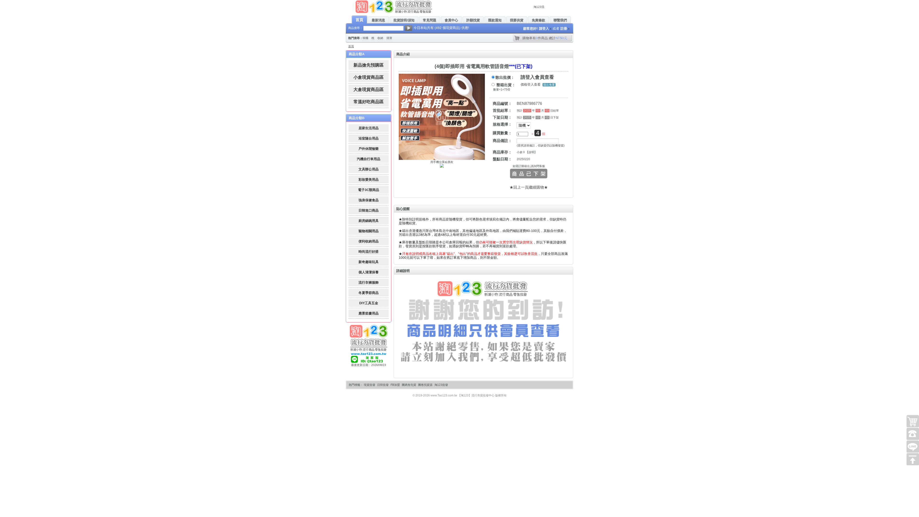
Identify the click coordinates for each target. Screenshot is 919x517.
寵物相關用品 (369, 231)
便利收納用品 (369, 241)
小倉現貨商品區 (368, 77)
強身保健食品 (369, 200)
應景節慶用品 (369, 313)
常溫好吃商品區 (368, 101)
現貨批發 (369, 385)
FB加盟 (395, 385)
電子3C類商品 (368, 190)
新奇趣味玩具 (369, 262)
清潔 (389, 38)
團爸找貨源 (425, 385)
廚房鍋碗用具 (369, 221)
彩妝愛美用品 (369, 179)
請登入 (544, 28)
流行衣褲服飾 (369, 282)
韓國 (365, 38)
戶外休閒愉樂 (369, 149)
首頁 (351, 46)
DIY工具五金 (368, 303)
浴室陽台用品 (369, 138)
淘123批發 (441, 385)
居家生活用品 (369, 128)
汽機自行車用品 (368, 159)
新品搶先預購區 (368, 65)
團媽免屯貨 (409, 385)
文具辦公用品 (369, 169)
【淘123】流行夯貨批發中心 (476, 395)
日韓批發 (383, 385)
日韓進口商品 (369, 210)
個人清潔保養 (369, 272)
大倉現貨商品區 (368, 89)
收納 (380, 38)
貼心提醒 (403, 209)
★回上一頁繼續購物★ (529, 187)
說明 (531, 152)
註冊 (563, 28)
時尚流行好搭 (369, 251)
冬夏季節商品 (369, 293)
